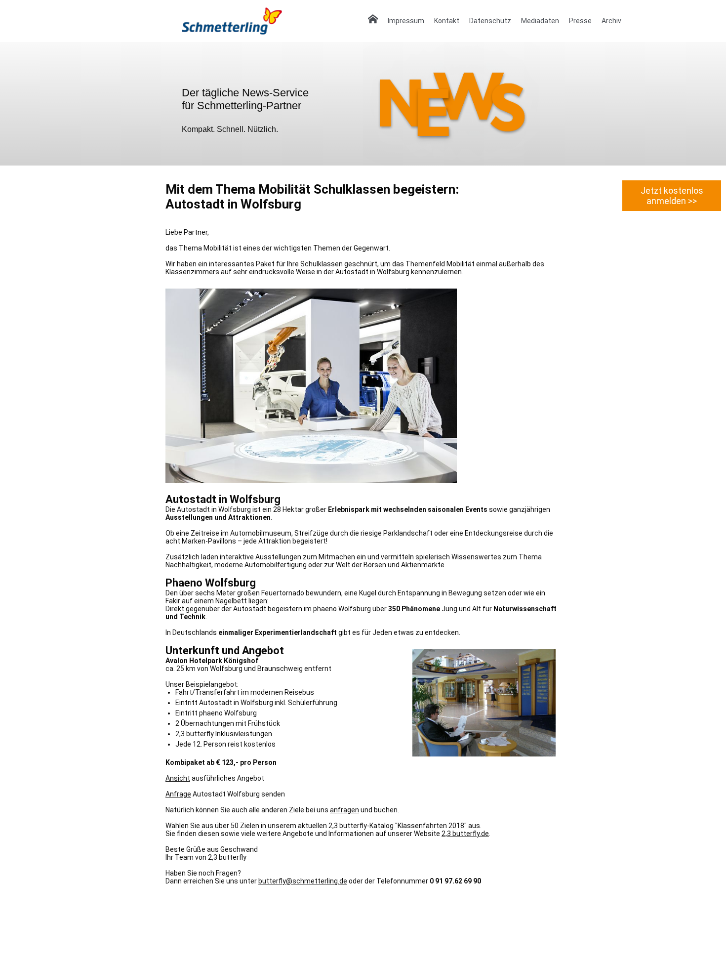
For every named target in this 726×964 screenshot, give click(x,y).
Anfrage (178, 794)
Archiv (611, 21)
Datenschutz (490, 21)
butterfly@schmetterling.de (302, 881)
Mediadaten (540, 21)
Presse (580, 21)
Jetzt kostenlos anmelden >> (672, 195)
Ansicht (177, 778)
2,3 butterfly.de (465, 834)
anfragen (344, 810)
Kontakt (446, 21)
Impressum (406, 21)
